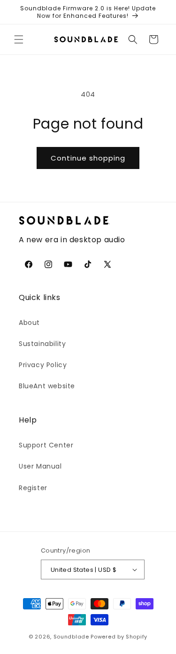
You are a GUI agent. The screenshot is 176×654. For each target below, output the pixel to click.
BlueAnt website (47, 386)
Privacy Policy (43, 364)
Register (33, 487)
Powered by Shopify (119, 636)
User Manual (40, 466)
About (29, 322)
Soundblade (71, 636)
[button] (18, 39)
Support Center (46, 445)
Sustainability (42, 343)
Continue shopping (88, 158)
